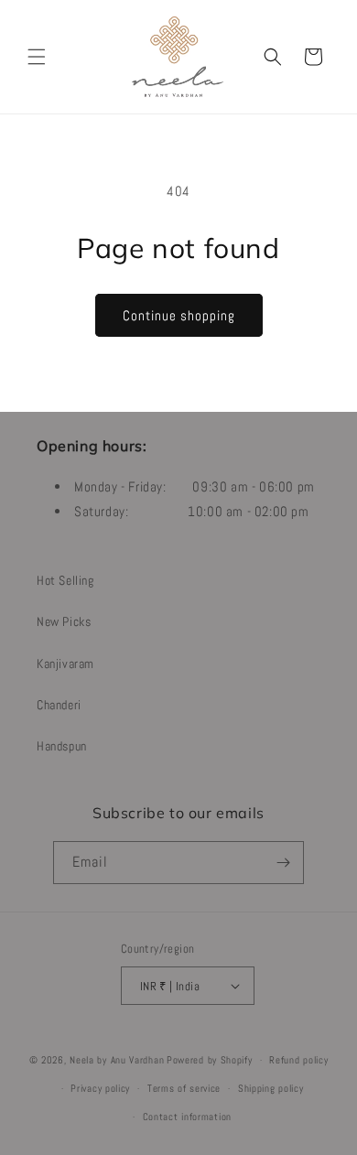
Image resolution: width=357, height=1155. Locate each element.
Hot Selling (65, 580)
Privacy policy (100, 1088)
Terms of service (184, 1088)
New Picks (64, 621)
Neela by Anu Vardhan (117, 1059)
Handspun (62, 746)
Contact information (187, 1116)
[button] (36, 57)
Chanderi (59, 704)
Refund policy (298, 1059)
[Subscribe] (283, 862)
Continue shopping (179, 315)
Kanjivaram (65, 663)
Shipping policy (271, 1088)
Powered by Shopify (210, 1059)
